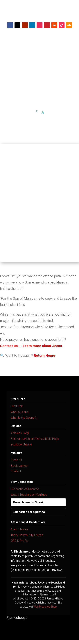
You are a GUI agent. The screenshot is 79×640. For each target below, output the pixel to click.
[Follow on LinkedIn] (32, 25)
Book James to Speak (28, 502)
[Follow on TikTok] (61, 25)
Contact (16, 471)
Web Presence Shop (45, 606)
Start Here (17, 406)
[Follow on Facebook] (10, 25)
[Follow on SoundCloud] (69, 25)
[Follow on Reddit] (54, 25)
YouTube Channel (22, 444)
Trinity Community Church (27, 535)
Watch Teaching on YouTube (29, 494)
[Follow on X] (17, 25)
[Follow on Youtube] (25, 25)
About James (19, 529)
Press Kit (16, 460)
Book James (19, 465)
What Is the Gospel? (24, 417)
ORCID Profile (19, 540)
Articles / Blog (20, 433)
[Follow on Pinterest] (47, 25)
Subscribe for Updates (29, 512)
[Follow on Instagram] (39, 25)
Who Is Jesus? (20, 412)
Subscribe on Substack (25, 489)
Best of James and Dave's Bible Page (35, 438)
